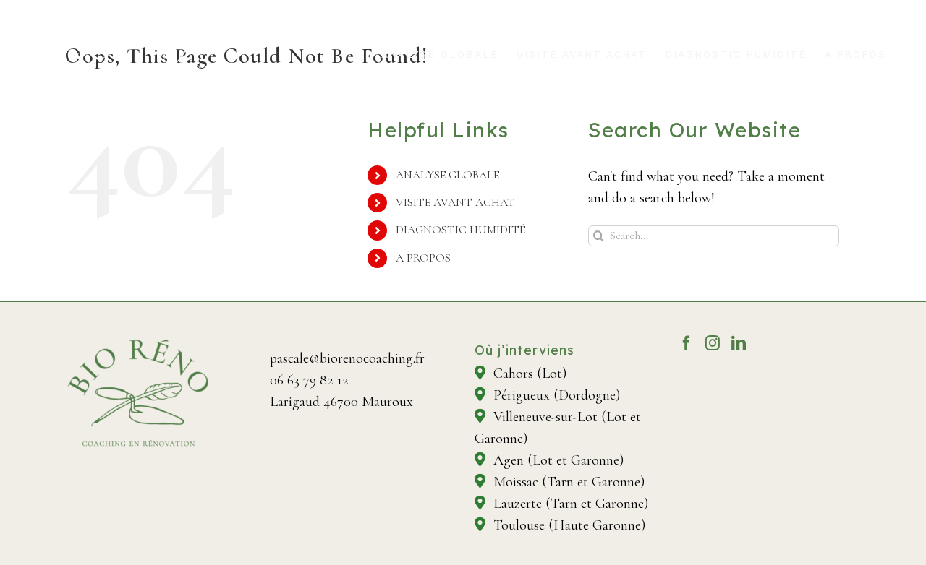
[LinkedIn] (738, 343)
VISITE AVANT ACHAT (455, 202)
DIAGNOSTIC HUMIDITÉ (460, 230)
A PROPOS (423, 258)
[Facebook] (686, 343)
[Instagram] (712, 343)
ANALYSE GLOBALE (447, 175)
